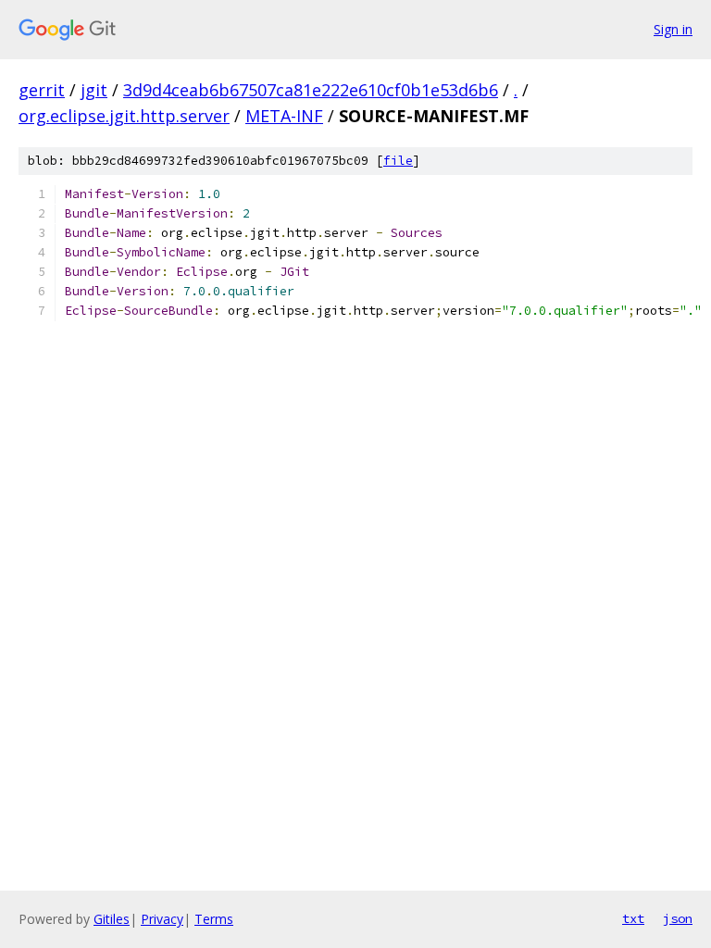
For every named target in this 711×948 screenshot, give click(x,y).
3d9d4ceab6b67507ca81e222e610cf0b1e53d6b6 (310, 90)
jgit (94, 90)
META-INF (284, 116)
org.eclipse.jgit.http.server (124, 116)
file (398, 160)
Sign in (673, 29)
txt (633, 918)
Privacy (162, 919)
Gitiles (112, 919)
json (677, 918)
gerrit (42, 90)
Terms (213, 919)
